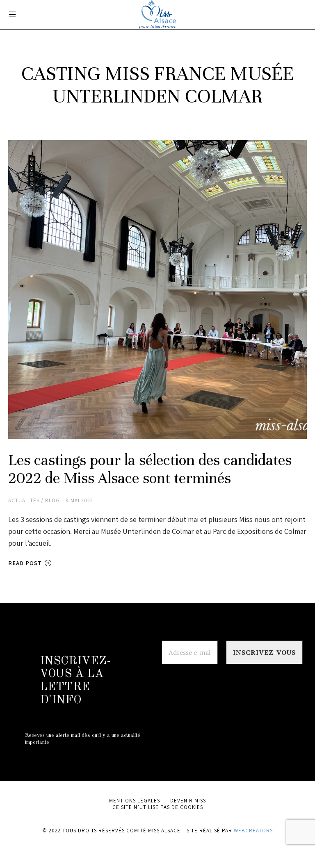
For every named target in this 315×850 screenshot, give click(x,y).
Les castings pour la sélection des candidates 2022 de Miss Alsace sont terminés (150, 469)
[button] (12, 14)
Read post (25, 563)
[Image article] (157, 289)
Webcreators (253, 830)
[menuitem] (134, 801)
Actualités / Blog (34, 500)
